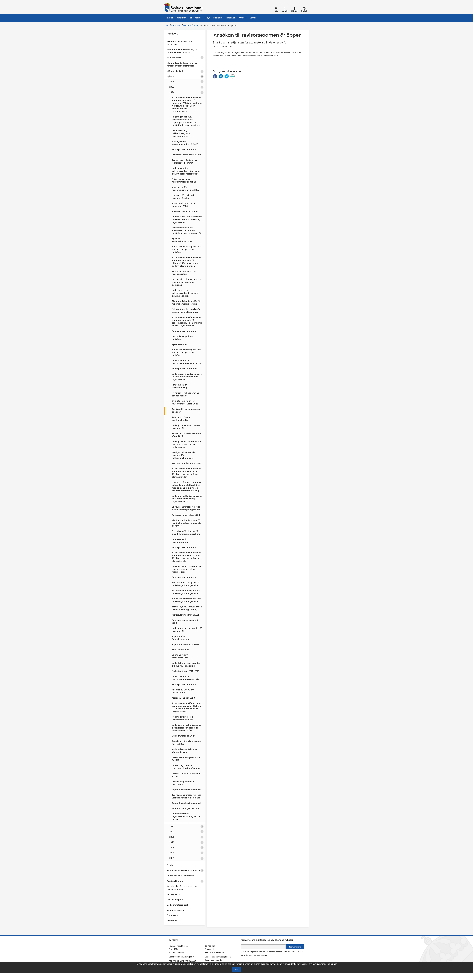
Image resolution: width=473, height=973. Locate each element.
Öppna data (173, 915)
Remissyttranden (175, 881)
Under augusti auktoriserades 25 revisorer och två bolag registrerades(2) (187, 377)
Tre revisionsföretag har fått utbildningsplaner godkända (186, 592)
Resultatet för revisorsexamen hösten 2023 (187, 742)
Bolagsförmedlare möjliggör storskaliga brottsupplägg (186, 310)
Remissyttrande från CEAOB (186, 614)
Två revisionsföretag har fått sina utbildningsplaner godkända (186, 249)
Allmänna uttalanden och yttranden (179, 43)
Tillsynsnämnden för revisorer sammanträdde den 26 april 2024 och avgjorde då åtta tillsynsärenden (186, 556)
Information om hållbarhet (185, 211)
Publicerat (218, 17)
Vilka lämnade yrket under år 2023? (186, 775)
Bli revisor (181, 17)
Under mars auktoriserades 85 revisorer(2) (187, 629)
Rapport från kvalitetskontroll (186, 789)
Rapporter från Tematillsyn (180, 875)
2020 (171, 842)
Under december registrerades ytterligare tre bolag (186, 816)
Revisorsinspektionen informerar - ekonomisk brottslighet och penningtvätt (187, 230)
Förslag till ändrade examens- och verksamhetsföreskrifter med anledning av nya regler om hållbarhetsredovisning (187, 486)
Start (166, 25)
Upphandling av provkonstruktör (180, 656)
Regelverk (231, 17)
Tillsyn (207, 17)
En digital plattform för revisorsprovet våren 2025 (185, 402)
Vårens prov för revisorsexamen (180, 541)
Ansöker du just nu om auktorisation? (183, 691)
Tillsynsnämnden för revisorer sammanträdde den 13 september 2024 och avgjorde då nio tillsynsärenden (187, 321)
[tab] (276, 10)
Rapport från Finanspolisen (185, 644)
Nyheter (187, 25)
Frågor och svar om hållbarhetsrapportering (184, 180)
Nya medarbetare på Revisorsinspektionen (182, 718)
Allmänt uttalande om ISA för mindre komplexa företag (186, 302)
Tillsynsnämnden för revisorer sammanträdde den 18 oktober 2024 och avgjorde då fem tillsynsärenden (186, 261)
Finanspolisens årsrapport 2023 (185, 621)
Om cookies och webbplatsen (218, 957)
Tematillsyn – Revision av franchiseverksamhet (184, 161)
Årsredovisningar (175, 910)
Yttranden (172, 920)
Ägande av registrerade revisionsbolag (184, 273)
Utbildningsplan (175, 899)
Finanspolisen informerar (184, 149)
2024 (195, 25)
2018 (171, 852)
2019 (171, 847)
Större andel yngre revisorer (186, 808)
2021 (171, 837)
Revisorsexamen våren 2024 (186, 515)
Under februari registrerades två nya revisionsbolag (186, 664)
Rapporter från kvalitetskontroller (183, 870)
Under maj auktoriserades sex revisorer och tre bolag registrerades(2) (187, 499)
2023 (171, 826)
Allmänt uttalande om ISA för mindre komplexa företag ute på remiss (186, 523)
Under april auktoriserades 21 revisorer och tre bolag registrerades (186, 569)
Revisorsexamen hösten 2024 (186, 154)
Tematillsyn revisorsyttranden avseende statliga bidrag (187, 608)
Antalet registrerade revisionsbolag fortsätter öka (186, 767)
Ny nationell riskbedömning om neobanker (185, 394)
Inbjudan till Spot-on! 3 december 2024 (183, 205)
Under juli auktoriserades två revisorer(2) (186, 427)
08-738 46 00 (211, 946)
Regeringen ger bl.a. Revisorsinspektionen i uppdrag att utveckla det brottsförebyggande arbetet (186, 121)
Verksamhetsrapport (177, 905)
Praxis (170, 865)
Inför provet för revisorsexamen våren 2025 (185, 188)
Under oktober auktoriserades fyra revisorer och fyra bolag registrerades (187, 219)
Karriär (253, 17)
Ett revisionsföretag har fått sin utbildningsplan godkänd (186, 508)
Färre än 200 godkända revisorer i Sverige (183, 197)
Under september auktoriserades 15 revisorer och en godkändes (185, 293)
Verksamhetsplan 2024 (183, 735)
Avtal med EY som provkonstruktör (181, 418)
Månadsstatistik (175, 71)
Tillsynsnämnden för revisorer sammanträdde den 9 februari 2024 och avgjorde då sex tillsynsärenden (187, 707)
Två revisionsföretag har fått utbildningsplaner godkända (186, 584)
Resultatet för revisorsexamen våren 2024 (187, 435)
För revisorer (195, 17)
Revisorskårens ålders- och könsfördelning (185, 751)
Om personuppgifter (214, 960)
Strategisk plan (174, 894)
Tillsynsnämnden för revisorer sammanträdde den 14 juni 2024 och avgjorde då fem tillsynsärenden (186, 472)
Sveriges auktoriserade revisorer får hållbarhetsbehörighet (183, 455)
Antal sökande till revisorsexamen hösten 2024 (186, 362)
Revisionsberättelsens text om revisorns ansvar (182, 887)
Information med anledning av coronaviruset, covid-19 (182, 51)
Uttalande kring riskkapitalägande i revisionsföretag (181, 133)
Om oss (242, 17)
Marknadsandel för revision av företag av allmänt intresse (182, 64)
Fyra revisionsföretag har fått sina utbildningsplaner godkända (186, 282)
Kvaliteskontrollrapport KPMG (186, 463)
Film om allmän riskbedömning (179, 386)
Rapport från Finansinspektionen (181, 638)
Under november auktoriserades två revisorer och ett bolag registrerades (186, 171)
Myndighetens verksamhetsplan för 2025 (185, 143)
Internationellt (174, 57)
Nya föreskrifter (179, 344)
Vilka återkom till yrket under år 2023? (186, 759)
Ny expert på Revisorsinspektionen (182, 240)
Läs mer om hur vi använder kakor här (318, 964)
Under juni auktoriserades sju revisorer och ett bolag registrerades (186, 444)
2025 (171, 86)
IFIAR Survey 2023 (180, 649)
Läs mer (264, 955)
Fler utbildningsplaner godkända (182, 338)
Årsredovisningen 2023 (183, 697)
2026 (171, 81)
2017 (171, 858)
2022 (171, 831)
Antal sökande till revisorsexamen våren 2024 (185, 678)
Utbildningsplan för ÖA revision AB (183, 783)
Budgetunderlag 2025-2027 (186, 671)
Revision (169, 17)
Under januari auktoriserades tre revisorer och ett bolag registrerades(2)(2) (186, 728)
